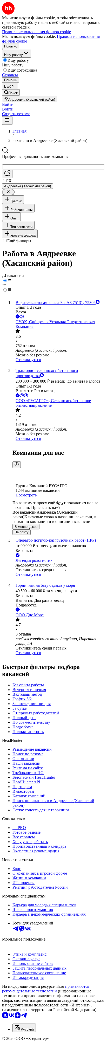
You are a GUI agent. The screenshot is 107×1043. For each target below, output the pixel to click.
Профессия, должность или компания (35, 156)
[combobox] (26, 161)
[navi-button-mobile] (7, 120)
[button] (8, 104)
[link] (11, 92)
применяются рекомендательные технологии (45, 988)
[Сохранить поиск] (7, 174)
